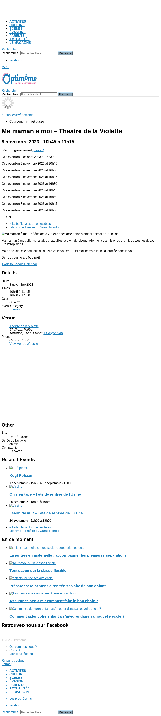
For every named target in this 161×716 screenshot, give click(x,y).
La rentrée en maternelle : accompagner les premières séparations (68, 555)
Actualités (19, 39)
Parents (17, 35)
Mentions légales (21, 653)
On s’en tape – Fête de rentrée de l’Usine (45, 494)
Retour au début (13, 660)
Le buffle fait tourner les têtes (30, 223)
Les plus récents (20, 698)
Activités (17, 21)
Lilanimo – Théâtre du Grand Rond (34, 227)
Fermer (6, 664)
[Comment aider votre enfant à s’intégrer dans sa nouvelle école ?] (84, 608)
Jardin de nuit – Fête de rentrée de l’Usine (46, 513)
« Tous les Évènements (17, 115)
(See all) (38, 150)
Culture (17, 25)
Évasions (17, 32)
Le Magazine (20, 42)
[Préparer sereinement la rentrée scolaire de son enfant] (84, 578)
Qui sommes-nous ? (23, 646)
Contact (14, 650)
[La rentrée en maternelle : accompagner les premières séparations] (84, 548)
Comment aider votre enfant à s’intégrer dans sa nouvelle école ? (67, 616)
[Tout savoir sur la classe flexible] (84, 563)
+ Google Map (53, 333)
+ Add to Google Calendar (19, 264)
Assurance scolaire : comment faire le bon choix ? (53, 601)
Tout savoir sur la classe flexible (37, 570)
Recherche (65, 53)
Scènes (16, 28)
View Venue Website (23, 343)
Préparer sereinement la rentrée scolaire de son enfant (57, 586)
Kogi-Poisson (21, 476)
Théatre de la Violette (23, 326)
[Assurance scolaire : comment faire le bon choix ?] (84, 593)
